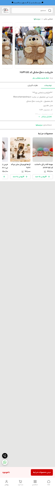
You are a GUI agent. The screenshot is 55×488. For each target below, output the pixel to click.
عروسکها (37, 19)
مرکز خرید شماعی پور (40, 78)
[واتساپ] (4, 462)
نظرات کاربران (33, 85)
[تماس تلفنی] (4, 455)
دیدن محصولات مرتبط (42, 472)
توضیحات (48, 85)
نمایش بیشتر (46, 116)
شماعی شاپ (48, 19)
